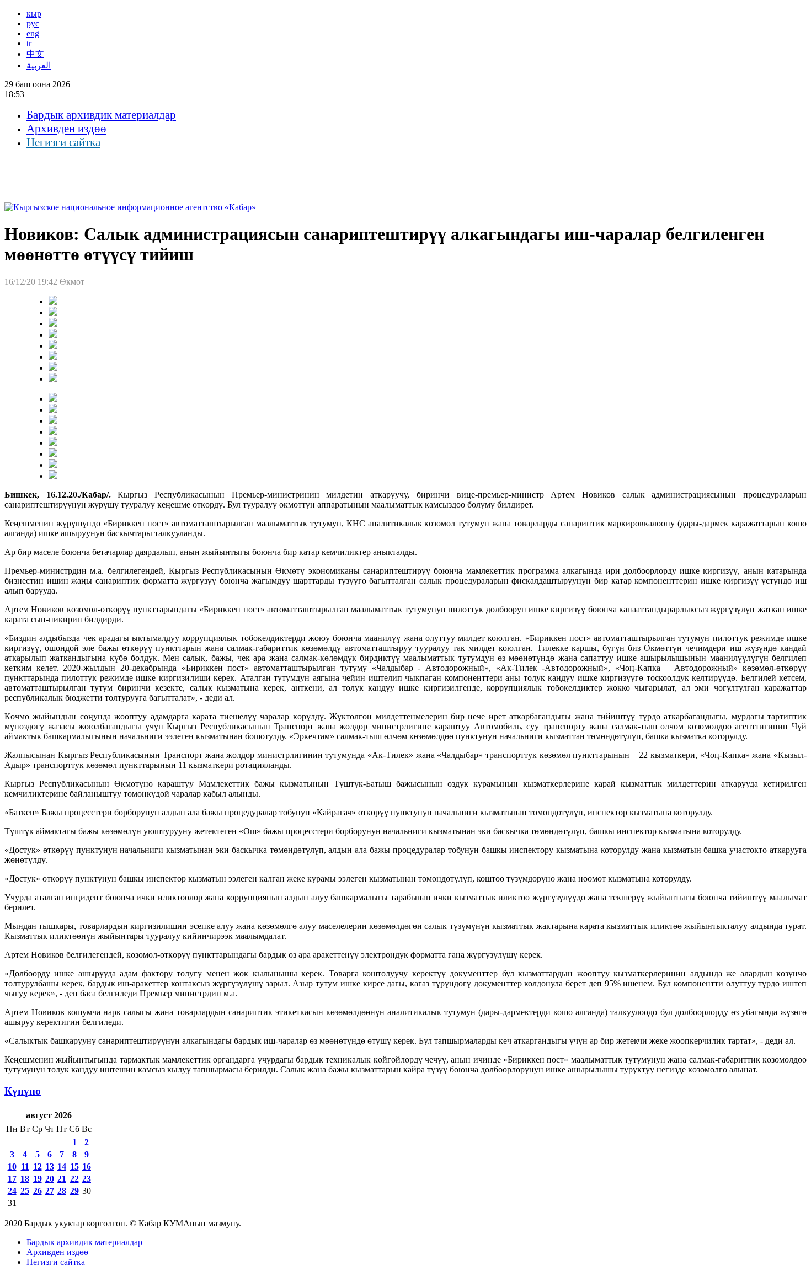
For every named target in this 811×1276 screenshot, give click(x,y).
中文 (35, 53)
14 (61, 1166)
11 (25, 1166)
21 (61, 1178)
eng (32, 33)
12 (37, 1166)
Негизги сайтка (63, 142)
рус (32, 23)
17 (12, 1178)
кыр (33, 13)
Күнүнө (22, 1091)
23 (86, 1178)
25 (24, 1190)
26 (37, 1190)
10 (12, 1166)
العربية (38, 65)
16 (86, 1166)
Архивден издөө (66, 128)
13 (49, 1166)
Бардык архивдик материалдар (101, 114)
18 (24, 1178)
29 (74, 1190)
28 (61, 1190)
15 (74, 1166)
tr (28, 43)
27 (49, 1190)
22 (74, 1178)
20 (49, 1178)
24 (12, 1190)
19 (37, 1178)
